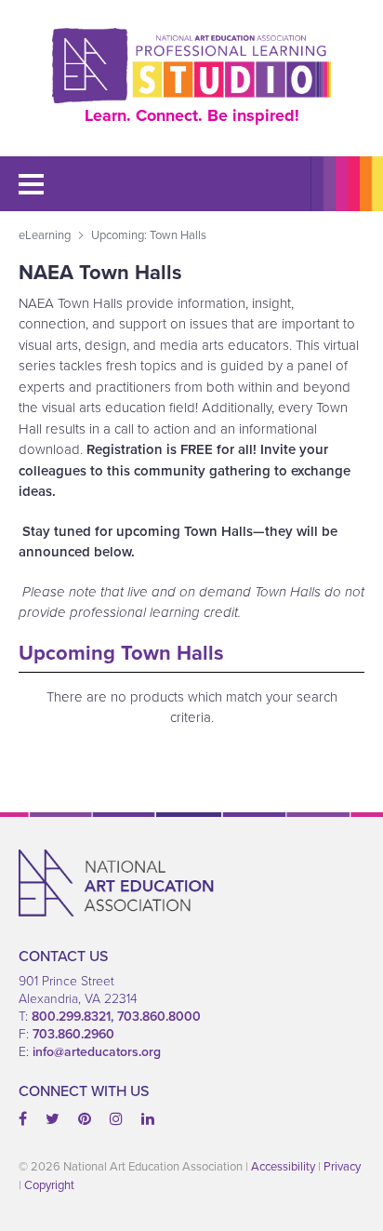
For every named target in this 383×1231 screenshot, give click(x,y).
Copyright (49, 1184)
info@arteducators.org (97, 1051)
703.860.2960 (73, 1033)
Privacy (342, 1165)
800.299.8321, (74, 1016)
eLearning (45, 234)
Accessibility (283, 1165)
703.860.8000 (159, 1016)
